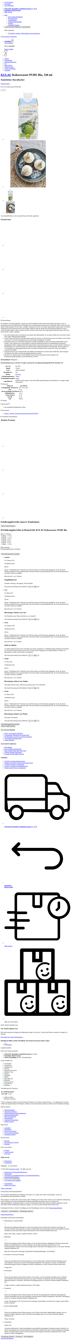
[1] (9, 403)
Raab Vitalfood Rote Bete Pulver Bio (15, 750)
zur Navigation (8, 2)
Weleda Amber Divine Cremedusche (15, 768)
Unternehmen (8, 1183)
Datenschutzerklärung (55, 1208)
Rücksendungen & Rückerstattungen (15, 1113)
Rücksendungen (13, 18)
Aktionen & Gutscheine (11, 1120)
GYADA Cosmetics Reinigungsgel (14, 761)
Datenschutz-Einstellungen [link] (12, 1179)
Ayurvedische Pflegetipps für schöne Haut (16, 735)
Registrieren (7, 1129)
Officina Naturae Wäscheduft (13, 752)
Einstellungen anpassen (26, 1211)
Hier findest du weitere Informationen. (12, 1037)
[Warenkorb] (37, 54)
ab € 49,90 (20, 9)
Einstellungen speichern (7, 1336)
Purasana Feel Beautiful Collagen (14, 754)
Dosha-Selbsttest (9, 740)
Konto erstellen (8, 49)
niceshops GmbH (14, 1169)
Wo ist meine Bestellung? (15, 17)
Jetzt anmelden (8, 43)
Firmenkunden (8, 1118)
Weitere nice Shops (10, 1185)
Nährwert (5, 384)
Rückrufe (7, 1144)
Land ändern (13, 1166)
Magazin (7, 1141)
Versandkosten (12, 20)
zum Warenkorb (9, 5)
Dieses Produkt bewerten (8, 526)
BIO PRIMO (8, 747)
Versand (8, 12)
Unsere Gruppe (8, 1152)
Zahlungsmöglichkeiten (15, 22)
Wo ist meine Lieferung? (11, 1133)
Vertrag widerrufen (6, 1188)
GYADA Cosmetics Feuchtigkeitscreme (16, 766)
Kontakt (10, 23)
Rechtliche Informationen (9, 416)
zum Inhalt (7, 4)
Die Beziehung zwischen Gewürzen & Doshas (18, 737)
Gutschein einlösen (10, 1134)
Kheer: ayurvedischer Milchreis (13, 733)
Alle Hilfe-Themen (13, 25)
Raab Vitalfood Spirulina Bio (12, 749)
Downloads (5, 410)
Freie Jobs (7, 1154)
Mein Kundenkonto (10, 1116)
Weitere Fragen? (9, 1121)
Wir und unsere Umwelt (11, 1142)
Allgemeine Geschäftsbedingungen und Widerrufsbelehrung (21, 1175)
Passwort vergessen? (10, 1131)
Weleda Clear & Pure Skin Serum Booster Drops (18, 763)
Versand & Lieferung (10, 1111)
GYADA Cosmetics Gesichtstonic (14, 764)
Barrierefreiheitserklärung (11, 1177)
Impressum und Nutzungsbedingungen (15, 1172)
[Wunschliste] (5, 52)
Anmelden (7, 1128)
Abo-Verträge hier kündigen (12, 1180)
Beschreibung (6, 320)
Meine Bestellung (9, 1110)
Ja (29, 586)
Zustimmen (4, 1211)
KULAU (6, 74)
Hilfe (5, 15)
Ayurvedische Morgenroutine (13, 738)
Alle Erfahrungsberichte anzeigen (10, 554)
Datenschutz (8, 1174)
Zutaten (4, 400)
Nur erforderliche (13, 1211)
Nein (35, 586)
